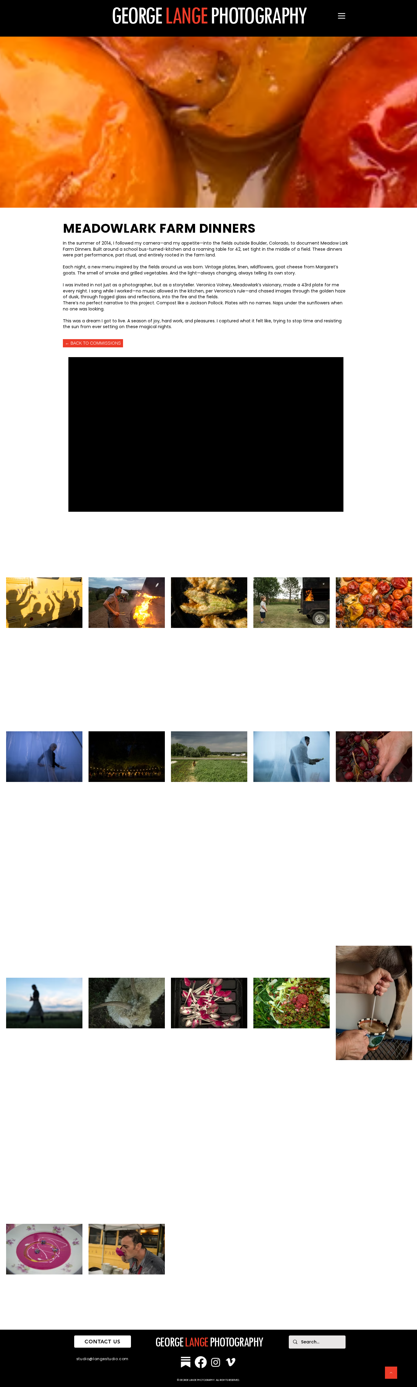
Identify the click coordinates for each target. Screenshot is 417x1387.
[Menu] (341, 16)
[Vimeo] (231, 1362)
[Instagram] (216, 1362)
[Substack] (186, 1362)
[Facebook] (201, 1362)
